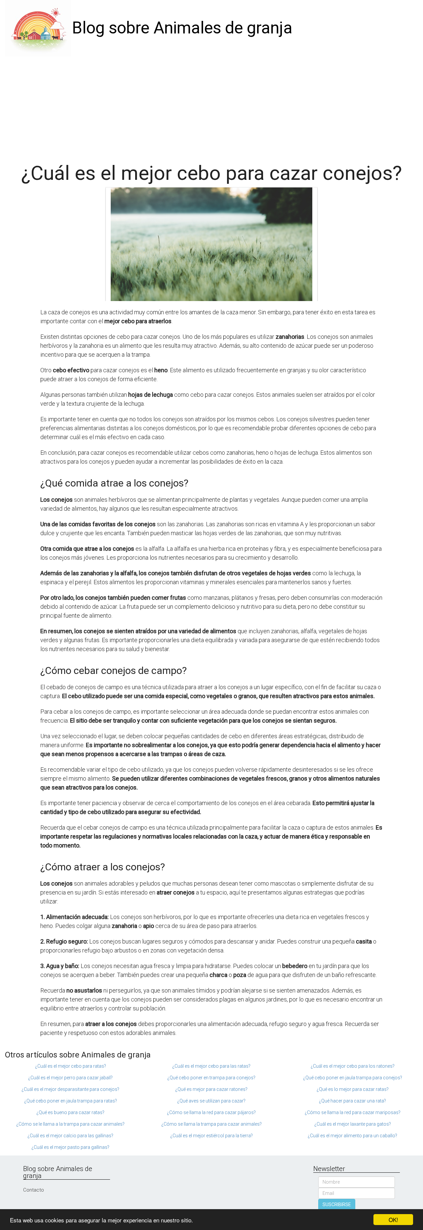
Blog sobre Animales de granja (182, 27)
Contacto (33, 1190)
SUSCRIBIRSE (337, 1204)
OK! (393, 1219)
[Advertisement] (211, 106)
